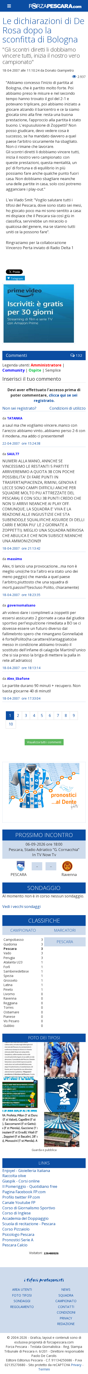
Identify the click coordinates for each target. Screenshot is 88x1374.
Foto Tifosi (22, 1295)
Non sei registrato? (19, 408)
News (65, 1289)
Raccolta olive (14, 1175)
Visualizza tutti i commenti (44, 742)
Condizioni (66, 1312)
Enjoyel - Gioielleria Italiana (26, 1170)
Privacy (66, 1318)
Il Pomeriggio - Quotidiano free (29, 1186)
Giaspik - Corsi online (21, 1181)
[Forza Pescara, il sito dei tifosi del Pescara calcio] (55, 5)
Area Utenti (22, 1289)
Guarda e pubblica (44, 1150)
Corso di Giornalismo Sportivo (28, 1207)
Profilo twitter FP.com (21, 1197)
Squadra (65, 1295)
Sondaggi (22, 1301)
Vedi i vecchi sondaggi (21, 906)
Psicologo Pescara (18, 1234)
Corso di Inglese (16, 1213)
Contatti (66, 1306)
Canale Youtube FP (18, 1202)
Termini (44, 1369)
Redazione (66, 1324)
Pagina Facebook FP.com (24, 1191)
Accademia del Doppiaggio (25, 1218)
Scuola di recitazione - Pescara (28, 1223)
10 (11, 724)
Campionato (66, 1301)
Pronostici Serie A (17, 1239)
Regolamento (22, 1306)
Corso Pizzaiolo (16, 1229)
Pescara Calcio (14, 1245)
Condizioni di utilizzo (68, 408)
